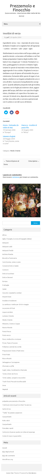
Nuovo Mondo (7, 327)
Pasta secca (6, 335)
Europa (4, 281)
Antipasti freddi (7, 250)
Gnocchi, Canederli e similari (12, 293)
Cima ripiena (33, 161)
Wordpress (32, 473)
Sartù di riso (6, 409)
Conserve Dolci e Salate (10, 266)
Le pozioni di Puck (8, 308)
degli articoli (8, 451)
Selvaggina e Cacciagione (10, 362)
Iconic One (9, 473)
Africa (4, 235)
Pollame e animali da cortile (11, 347)
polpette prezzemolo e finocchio (13, 401)
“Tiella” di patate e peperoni (12, 413)
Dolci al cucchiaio (8, 273)
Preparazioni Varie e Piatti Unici (13, 351)
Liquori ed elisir (7, 312)
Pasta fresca (6, 331)
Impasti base (6, 297)
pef (8, 37)
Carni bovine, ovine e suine (11, 262)
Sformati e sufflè (8, 366)
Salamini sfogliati (9, 136)
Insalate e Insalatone (9, 300)
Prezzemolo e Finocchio (22, 7)
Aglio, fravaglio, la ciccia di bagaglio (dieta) (17, 239)
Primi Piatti (6, 354)
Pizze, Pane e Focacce (10, 343)
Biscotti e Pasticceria (9, 258)
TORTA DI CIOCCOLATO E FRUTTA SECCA (16, 405)
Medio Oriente (15, 151)
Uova (4, 385)
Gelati (4, 289)
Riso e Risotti (6, 358)
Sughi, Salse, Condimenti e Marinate (14, 370)
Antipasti (5, 243)
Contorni (5, 270)
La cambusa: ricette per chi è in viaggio (15, 304)
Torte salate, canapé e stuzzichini (13, 378)
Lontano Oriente (8, 316)
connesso (15, 177)
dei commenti (8, 455)
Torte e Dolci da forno (10, 374)
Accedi (4, 448)
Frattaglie (5, 285)
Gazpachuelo (6, 417)
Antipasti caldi (7, 246)
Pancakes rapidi (7, 428)
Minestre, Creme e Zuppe (11, 324)
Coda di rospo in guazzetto (11, 436)
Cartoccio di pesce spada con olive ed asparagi (18, 432)
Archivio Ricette (7, 254)
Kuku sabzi (6, 420)
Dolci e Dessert (7, 277)
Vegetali (5, 389)
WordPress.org (7, 459)
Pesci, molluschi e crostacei (11, 339)
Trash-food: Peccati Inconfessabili (14, 381)
